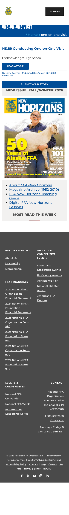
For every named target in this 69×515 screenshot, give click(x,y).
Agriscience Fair (47, 280)
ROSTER (47, 468)
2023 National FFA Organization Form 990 (17, 322)
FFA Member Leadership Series (16, 411)
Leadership (12, 263)
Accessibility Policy (16, 464)
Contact (33, 464)
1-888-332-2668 (54, 416)
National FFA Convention (13, 396)
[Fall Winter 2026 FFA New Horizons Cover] (34, 98)
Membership (13, 268)
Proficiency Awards (49, 275)
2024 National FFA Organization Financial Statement (18, 294)
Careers (52, 464)
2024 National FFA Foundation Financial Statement (18, 308)
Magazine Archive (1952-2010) (34, 190)
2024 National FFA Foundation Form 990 (16, 364)
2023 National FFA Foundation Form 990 (16, 336)
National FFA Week (17, 404)
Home (33, 35)
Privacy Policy (53, 455)
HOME (27, 468)
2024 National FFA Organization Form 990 (17, 350)
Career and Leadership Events (49, 268)
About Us (11, 258)
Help (43, 464)
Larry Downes (12, 73)
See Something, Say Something (44, 460)
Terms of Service (16, 460)
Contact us (57, 420)
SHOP (37, 468)
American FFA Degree (46, 298)
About (30, 185)
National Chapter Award (48, 288)
